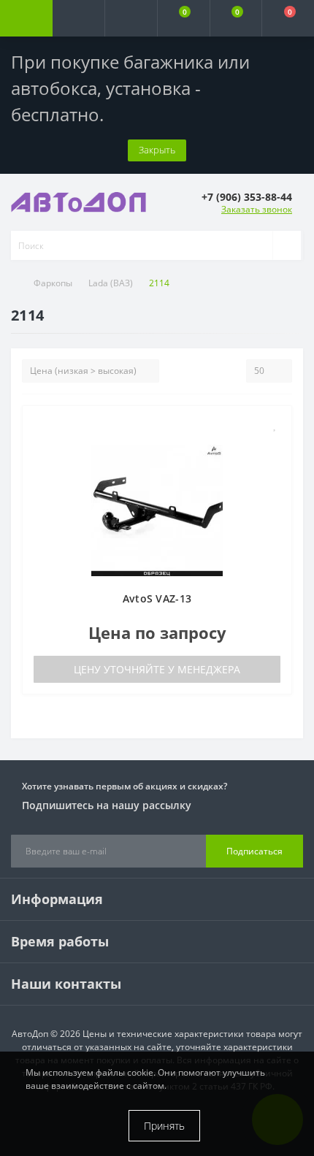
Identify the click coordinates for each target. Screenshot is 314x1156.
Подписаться (254, 851)
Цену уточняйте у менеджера (157, 669)
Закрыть (157, 149)
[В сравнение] (274, 446)
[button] (130, 18)
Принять (164, 1126)
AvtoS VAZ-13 (157, 598)
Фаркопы (53, 283)
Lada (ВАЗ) (110, 283)
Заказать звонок (256, 209)
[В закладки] (275, 425)
